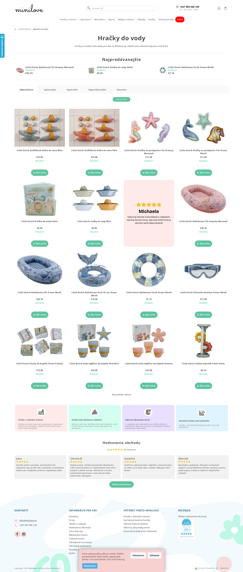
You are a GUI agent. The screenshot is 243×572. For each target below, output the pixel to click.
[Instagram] (24, 534)
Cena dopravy (76, 531)
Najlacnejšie (50, 89)
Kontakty (73, 516)
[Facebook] (17, 534)
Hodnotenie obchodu (122, 442)
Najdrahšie (72, 89)
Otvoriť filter (121, 99)
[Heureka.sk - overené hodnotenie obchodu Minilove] (186, 528)
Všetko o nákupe (77, 523)
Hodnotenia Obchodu (80, 527)
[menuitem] (68, 19)
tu (124, 559)
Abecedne (122, 89)
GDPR (72, 553)
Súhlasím (154, 555)
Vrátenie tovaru (77, 538)
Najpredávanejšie (97, 89)
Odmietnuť (138, 555)
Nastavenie (90, 565)
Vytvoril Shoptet (205, 568)
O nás (72, 520)
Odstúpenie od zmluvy (80, 542)
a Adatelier (221, 568)
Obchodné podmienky (80, 546)
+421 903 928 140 (189, 6)
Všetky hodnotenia (121, 484)
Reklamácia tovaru (78, 535)
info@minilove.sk (28, 520)
